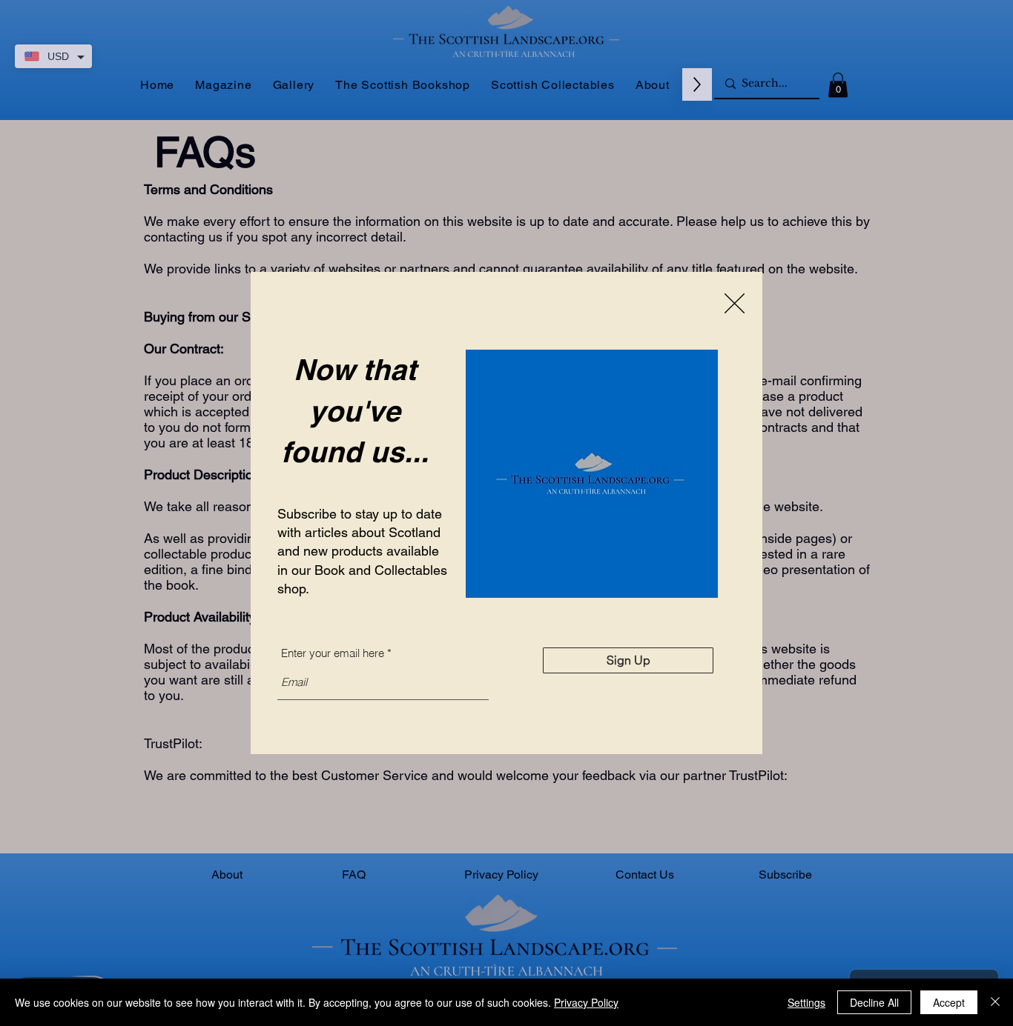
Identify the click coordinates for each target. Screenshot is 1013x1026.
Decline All (874, 1002)
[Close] (995, 1002)
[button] (735, 303)
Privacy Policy (586, 1002)
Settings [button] (806, 1002)
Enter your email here (332, 653)
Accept (949, 1002)
